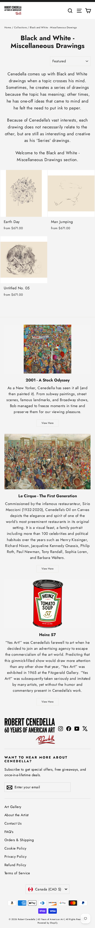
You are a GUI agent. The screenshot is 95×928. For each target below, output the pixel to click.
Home (7, 27)
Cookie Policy (15, 848)
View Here (47, 423)
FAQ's (8, 831)
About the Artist (16, 814)
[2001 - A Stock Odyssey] (47, 349)
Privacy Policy (15, 856)
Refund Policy (15, 864)
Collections (20, 27)
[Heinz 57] (47, 603)
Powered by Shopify (48, 922)
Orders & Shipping (19, 839)
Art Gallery (12, 806)
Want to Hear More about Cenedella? (36, 759)
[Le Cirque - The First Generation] (47, 461)
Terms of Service (17, 873)
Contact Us (12, 823)
